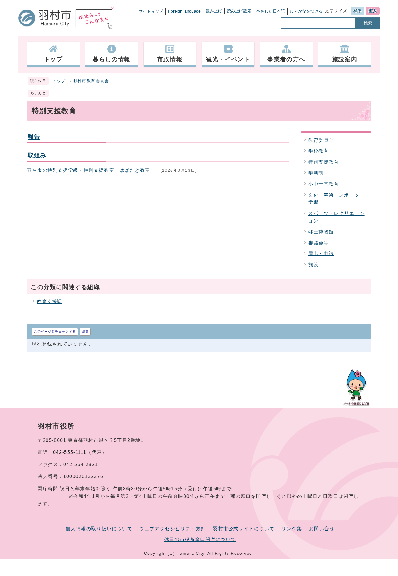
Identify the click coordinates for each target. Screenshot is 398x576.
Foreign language (184, 11)
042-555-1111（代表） (80, 452)
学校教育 (318, 150)
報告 (34, 136)
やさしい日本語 (270, 11)
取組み (37, 155)
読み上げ (214, 10)
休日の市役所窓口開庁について (200, 539)
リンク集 (291, 528)
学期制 (316, 172)
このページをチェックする (55, 332)
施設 (313, 264)
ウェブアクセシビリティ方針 (172, 528)
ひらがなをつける (306, 11)
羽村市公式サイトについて (243, 528)
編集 (85, 332)
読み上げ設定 (239, 10)
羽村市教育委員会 (91, 81)
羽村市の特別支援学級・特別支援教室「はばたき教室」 (91, 170)
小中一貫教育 (323, 183)
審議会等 (318, 242)
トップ (59, 81)
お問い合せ (322, 528)
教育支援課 (49, 301)
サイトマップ (151, 11)
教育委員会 (321, 140)
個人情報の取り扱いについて (99, 528)
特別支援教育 (323, 162)
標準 (357, 10)
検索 (368, 23)
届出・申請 (321, 253)
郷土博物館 (321, 231)
